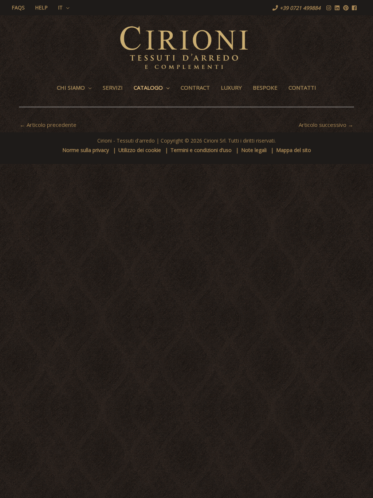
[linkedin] (338, 8)
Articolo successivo (326, 124)
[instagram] (329, 8)
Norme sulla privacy (85, 150)
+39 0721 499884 (300, 7)
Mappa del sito (293, 150)
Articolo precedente (48, 124)
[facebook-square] (355, 8)
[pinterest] (346, 8)
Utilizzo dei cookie (139, 150)
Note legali (254, 150)
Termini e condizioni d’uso (201, 150)
